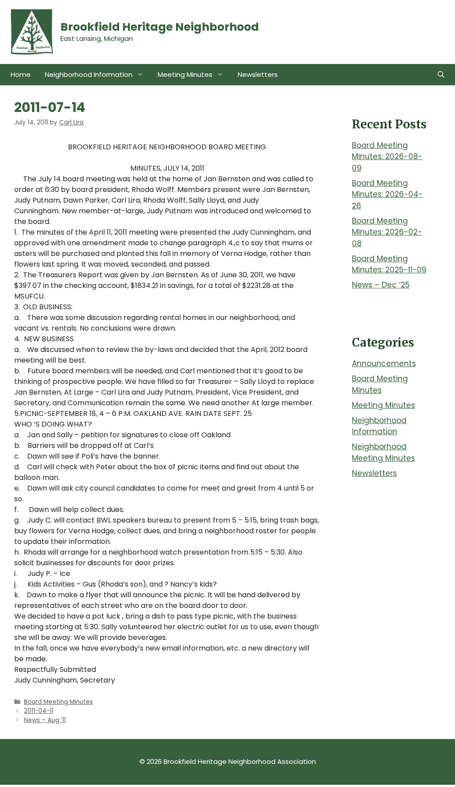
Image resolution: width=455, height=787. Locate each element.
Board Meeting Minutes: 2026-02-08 (387, 232)
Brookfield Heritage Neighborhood (159, 27)
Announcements (384, 363)
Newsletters (258, 74)
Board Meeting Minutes (58, 702)
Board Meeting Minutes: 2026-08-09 (387, 156)
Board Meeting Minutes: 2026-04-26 (387, 194)
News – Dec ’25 (381, 285)
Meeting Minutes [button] (185, 74)
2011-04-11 (38, 711)
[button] (441, 74)
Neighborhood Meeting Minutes (383, 452)
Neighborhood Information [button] (88, 74)
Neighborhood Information (379, 426)
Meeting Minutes (383, 405)
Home (21, 74)
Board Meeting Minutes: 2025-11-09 (389, 264)
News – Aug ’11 (45, 720)
